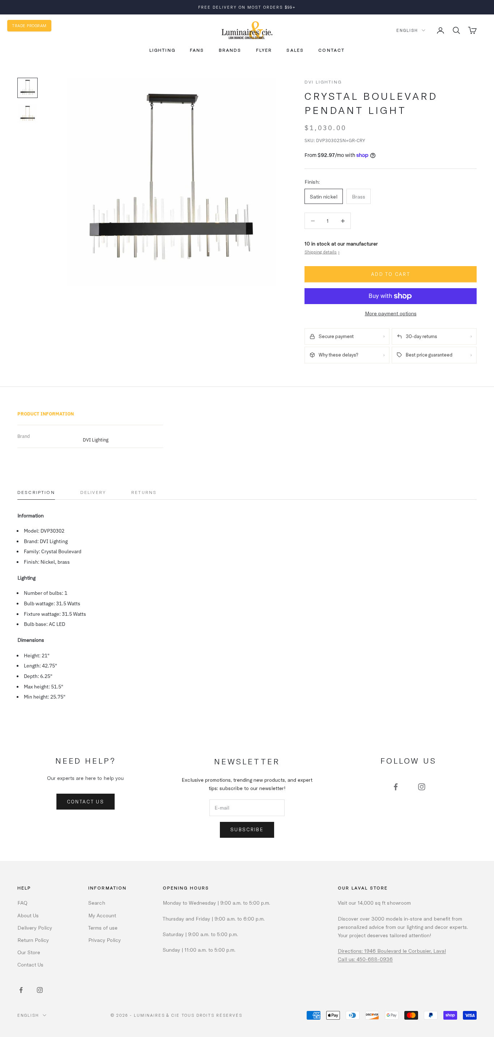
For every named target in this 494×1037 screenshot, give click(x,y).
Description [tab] (36, 492)
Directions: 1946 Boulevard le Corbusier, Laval (392, 951)
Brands (230, 49)
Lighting (162, 49)
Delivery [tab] (93, 492)
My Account (102, 915)
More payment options (391, 313)
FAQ (22, 903)
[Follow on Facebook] (395, 786)
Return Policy (33, 940)
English (407, 30)
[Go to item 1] (27, 88)
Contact (331, 49)
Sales (295, 49)
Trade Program (29, 25)
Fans (197, 49)
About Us (28, 915)
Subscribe (247, 829)
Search (96, 903)
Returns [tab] (144, 492)
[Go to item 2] (27, 114)
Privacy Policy (104, 940)
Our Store (28, 952)
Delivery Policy (34, 928)
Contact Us (85, 802)
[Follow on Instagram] (421, 786)
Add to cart (390, 274)
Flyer (264, 49)
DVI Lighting (323, 81)
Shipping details (322, 251)
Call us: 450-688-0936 (365, 959)
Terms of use (103, 928)
